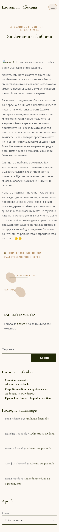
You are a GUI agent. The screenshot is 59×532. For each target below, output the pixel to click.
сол (39, 253)
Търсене (8, 349)
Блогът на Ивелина (19, 7)
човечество (32, 257)
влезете (22, 324)
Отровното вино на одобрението (26, 389)
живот (20, 253)
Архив (5, 513)
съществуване (13, 257)
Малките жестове (16, 380)
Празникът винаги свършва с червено (28, 398)
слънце (30, 253)
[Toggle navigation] (52, 7)
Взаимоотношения (29, 26)
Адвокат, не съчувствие (20, 393)
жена (11, 253)
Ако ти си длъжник (17, 384)
